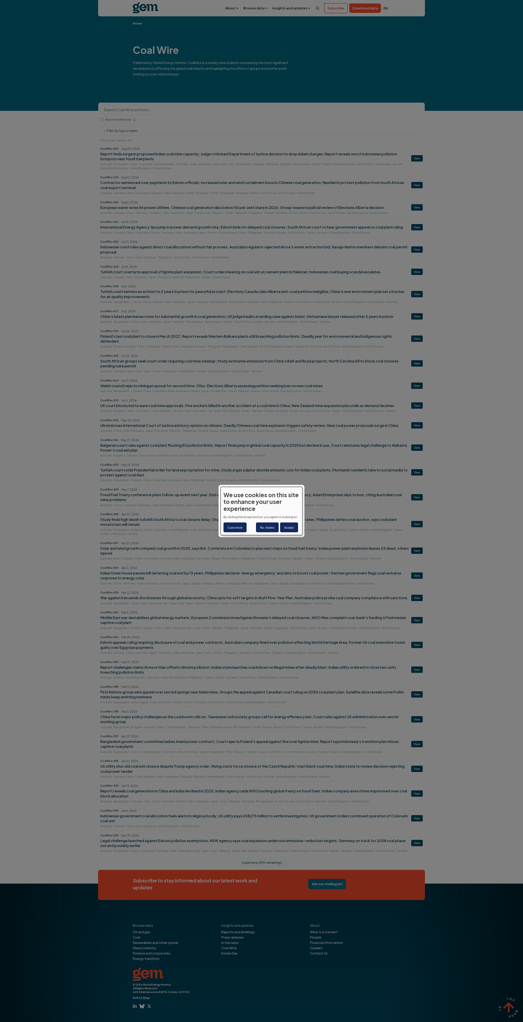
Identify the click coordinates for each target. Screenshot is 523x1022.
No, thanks (267, 527)
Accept (289, 527)
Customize (235, 527)
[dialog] (261, 511)
